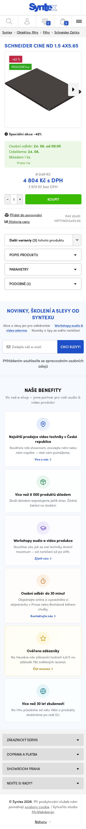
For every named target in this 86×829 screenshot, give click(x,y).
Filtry (46, 32)
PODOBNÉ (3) (20, 283)
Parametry (19, 269)
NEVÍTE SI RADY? (19, 783)
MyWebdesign (43, 811)
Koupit (53, 199)
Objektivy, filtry (27, 32)
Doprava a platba (22, 754)
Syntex (7, 32)
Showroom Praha (23, 768)
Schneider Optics (66, 32)
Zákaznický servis (22, 739)
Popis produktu (23, 254)
